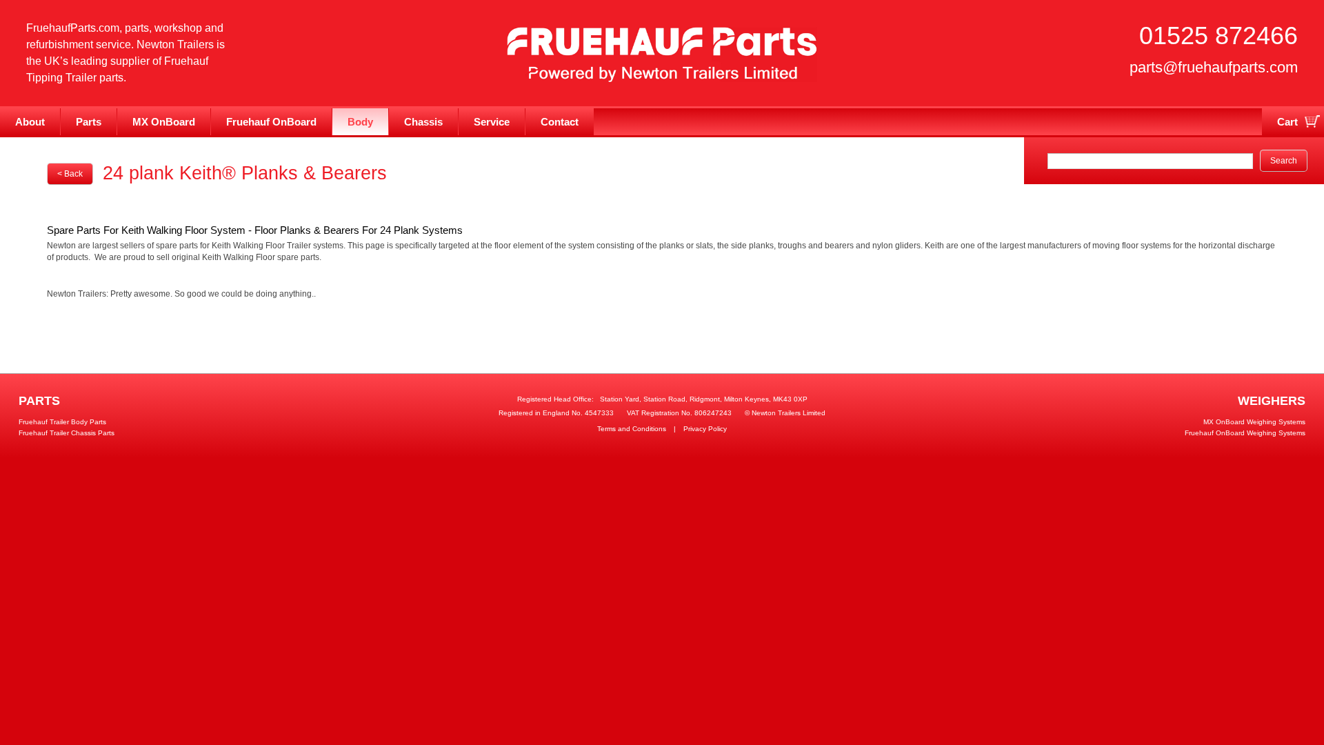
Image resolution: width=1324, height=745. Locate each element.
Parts (88, 122)
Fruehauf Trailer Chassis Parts (66, 433)
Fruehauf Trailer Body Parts (62, 422)
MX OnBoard (163, 122)
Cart (1287, 122)
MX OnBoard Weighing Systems (1254, 422)
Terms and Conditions (631, 429)
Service (492, 122)
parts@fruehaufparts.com (1214, 67)
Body (360, 122)
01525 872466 (1218, 35)
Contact (560, 122)
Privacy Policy (705, 429)
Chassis (423, 122)
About (30, 122)
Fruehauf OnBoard (271, 122)
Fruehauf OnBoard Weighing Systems (1245, 433)
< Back (70, 174)
